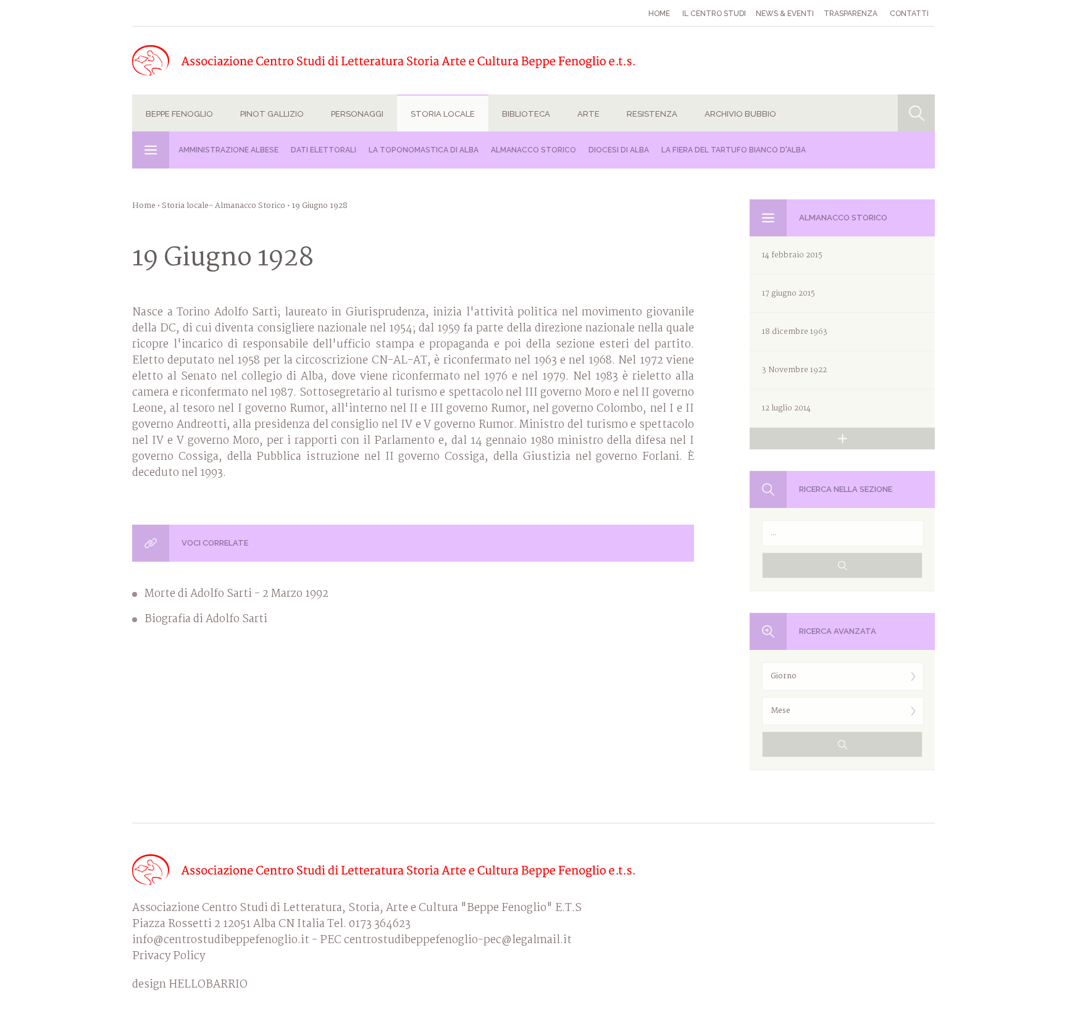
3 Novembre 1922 (794, 370)
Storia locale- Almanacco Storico (223, 205)
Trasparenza (850, 13)
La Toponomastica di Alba (424, 150)
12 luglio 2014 (786, 408)
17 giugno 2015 (788, 293)
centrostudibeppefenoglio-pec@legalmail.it (458, 940)
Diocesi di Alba (618, 150)
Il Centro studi (714, 13)
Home (659, 13)
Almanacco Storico (533, 150)
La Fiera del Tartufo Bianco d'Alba (733, 150)
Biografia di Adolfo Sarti (205, 620)
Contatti (909, 13)
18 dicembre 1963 (794, 331)
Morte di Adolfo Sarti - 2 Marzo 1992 (236, 594)
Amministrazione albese (228, 150)
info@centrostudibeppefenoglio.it (220, 940)
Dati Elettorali (323, 150)
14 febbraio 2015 (792, 255)
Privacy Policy (168, 956)
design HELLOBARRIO (190, 985)
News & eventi (785, 13)
